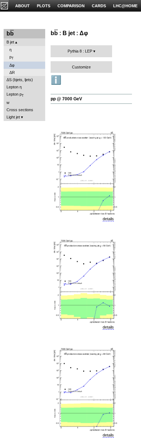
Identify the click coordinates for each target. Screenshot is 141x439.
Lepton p (15, 94)
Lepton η (14, 87)
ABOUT (22, 6)
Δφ (11, 65)
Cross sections (20, 110)
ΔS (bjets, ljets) (20, 80)
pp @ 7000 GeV (66, 98)
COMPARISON (71, 6)
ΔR (12, 72)
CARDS (99, 6)
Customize (81, 67)
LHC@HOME (125, 6)
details (108, 219)
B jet (10, 42)
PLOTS (43, 6)
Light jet (13, 117)
